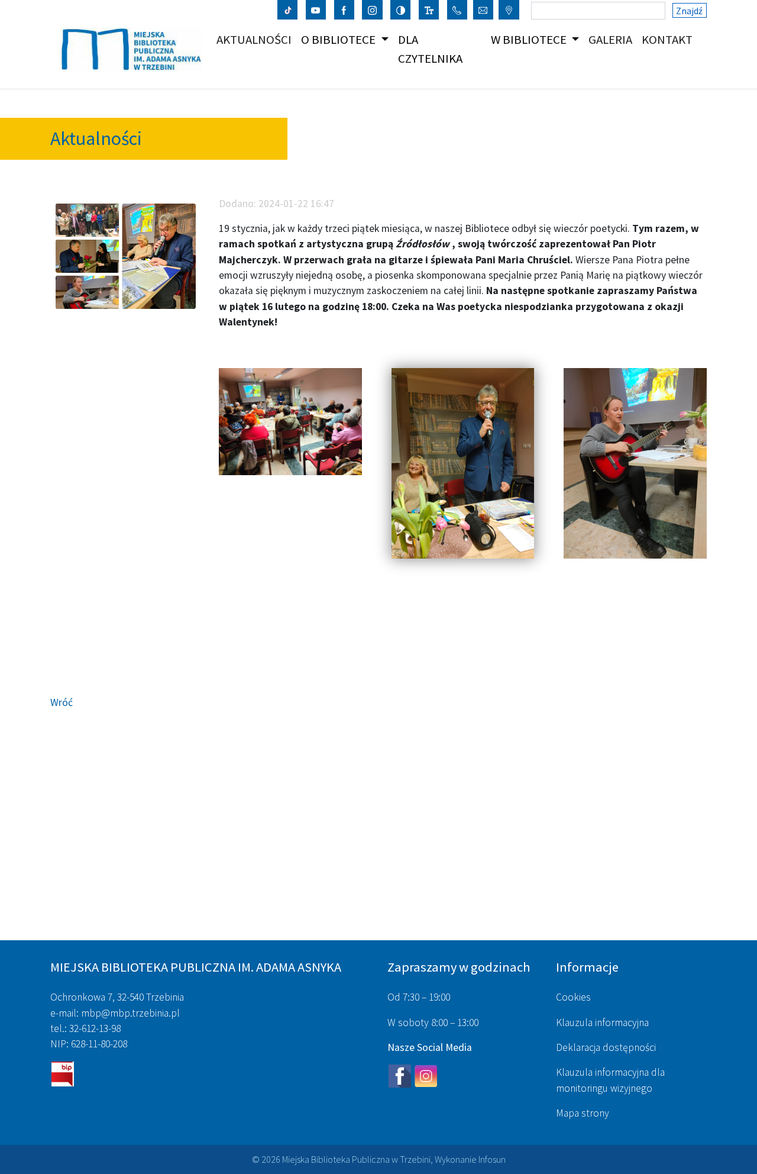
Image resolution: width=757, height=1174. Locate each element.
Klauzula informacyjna (602, 1022)
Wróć (61, 702)
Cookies (573, 997)
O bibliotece (339, 39)
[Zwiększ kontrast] (400, 9)
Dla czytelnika (430, 49)
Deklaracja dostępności (606, 1047)
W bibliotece (530, 39)
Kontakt (669, 39)
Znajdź (689, 11)
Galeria (612, 39)
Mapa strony (582, 1113)
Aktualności (256, 39)
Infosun (492, 1159)
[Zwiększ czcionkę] (429, 9)
